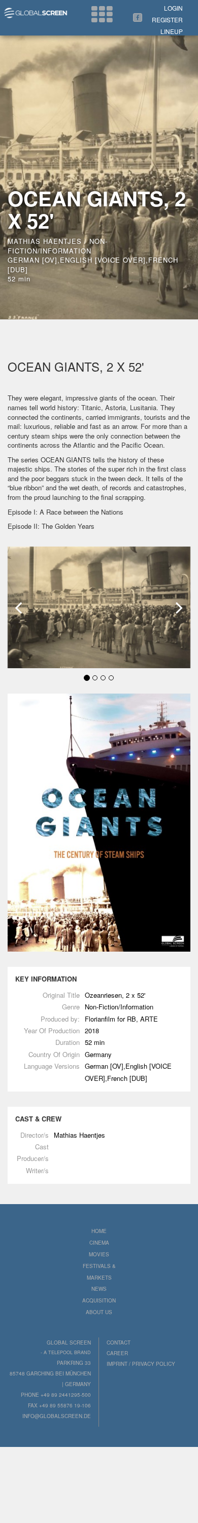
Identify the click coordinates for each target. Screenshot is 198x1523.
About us (99, 1312)
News (99, 1288)
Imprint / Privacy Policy (141, 1363)
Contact (118, 1342)
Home (99, 1231)
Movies (99, 1254)
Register (167, 19)
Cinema (99, 1242)
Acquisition (99, 1300)
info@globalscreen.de (56, 1416)
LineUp (171, 31)
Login (173, 8)
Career (117, 1353)
